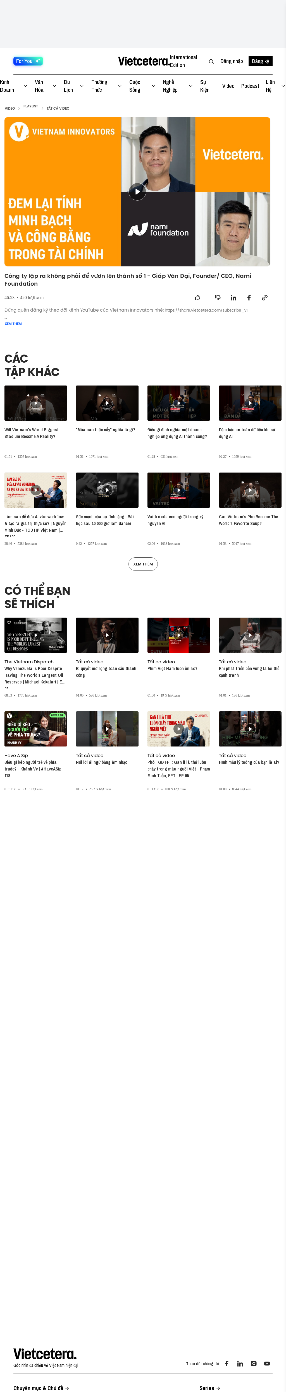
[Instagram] (253, 1363)
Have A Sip (16, 755)
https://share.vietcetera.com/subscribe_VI (206, 310)
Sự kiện (204, 85)
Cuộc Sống (134, 85)
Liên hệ (270, 85)
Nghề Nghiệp (170, 85)
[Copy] (264, 297)
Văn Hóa (39, 85)
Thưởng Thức (99, 85)
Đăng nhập (231, 61)
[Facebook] (226, 1363)
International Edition (183, 61)
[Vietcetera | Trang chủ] (144, 61)
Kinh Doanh (7, 85)
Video (228, 86)
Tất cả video (89, 661)
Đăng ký (260, 61)
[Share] (233, 297)
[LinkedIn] (240, 1363)
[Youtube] (267, 1363)
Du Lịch (68, 85)
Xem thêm (13, 323)
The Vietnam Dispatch (29, 661)
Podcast (250, 86)
